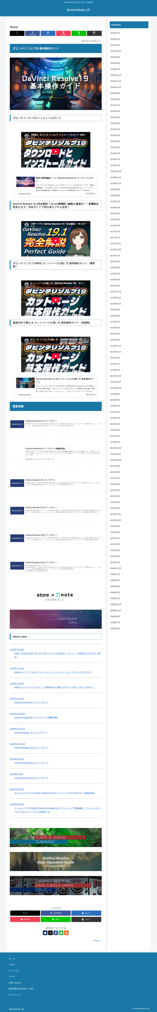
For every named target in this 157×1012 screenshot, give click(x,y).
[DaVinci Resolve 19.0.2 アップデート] (56, 525)
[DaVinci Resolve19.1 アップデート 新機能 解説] (56, 439)
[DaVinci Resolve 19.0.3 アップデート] (56, 498)
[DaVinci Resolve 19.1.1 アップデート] (56, 432)
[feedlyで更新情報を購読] (61, 932)
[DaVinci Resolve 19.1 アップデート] (56, 470)
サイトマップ (15, 995)
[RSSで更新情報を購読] (66, 932)
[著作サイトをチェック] (45, 932)
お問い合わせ (15, 983)
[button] (94, 33)
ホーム (12, 958)
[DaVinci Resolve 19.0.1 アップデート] (56, 553)
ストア (12, 976)
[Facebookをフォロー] (55, 932)
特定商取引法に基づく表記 (21, 989)
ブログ (12, 965)
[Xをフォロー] (50, 932)
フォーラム (14, 971)
